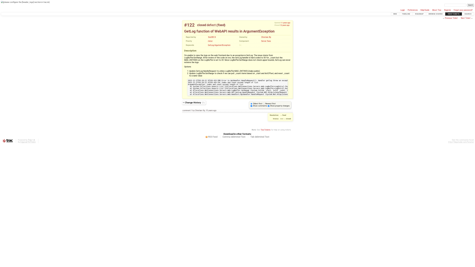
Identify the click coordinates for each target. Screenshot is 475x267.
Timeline (406, 14)
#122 (189, 25)
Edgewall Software (28, 142)
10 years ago (285, 25)
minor (210, 41)
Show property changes (280, 106)
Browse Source (436, 14)
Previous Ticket (451, 18)
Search (467, 14)
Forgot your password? (463, 10)
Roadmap (419, 14)
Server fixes (266, 41)
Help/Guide (424, 10)
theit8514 (212, 37)
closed (201, 25)
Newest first (270, 104)
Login (403, 10)
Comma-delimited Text (234, 137)
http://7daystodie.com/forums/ (461, 142)
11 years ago (285, 23)
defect (211, 25)
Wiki (395, 14)
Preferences (413, 10)
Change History (194, 102)
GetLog (211, 45)
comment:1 (187, 110)
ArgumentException (222, 45)
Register (447, 10)
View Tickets (454, 14)
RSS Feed (212, 137)
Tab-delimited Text (259, 137)
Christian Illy (266, 37)
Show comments (260, 106)
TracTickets (265, 130)
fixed (221, 25)
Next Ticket (465, 18)
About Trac (436, 10)
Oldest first (257, 104)
